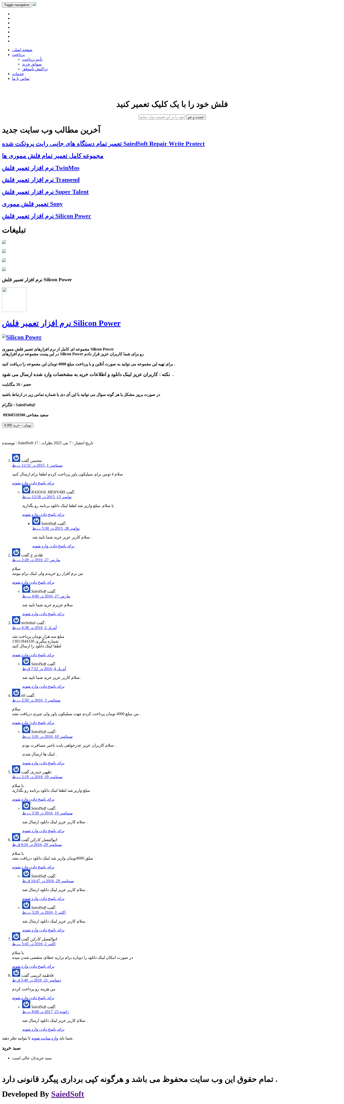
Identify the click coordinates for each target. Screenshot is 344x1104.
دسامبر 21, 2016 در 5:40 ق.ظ (36, 980)
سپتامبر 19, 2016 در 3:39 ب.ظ (47, 813)
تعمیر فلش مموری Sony (32, 204)
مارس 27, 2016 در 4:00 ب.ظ (46, 596)
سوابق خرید (32, 64)
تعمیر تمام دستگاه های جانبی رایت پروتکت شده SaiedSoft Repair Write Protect (103, 143)
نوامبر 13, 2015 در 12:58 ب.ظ (47, 497)
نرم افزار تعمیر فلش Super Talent (45, 191)
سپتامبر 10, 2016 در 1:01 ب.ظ (47, 736)
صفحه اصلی (22, 50)
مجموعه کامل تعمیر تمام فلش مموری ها (53, 155)
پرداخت (18, 54)
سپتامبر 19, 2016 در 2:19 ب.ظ (37, 777)
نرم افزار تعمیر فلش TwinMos (40, 168)
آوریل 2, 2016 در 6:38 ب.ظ (34, 627)
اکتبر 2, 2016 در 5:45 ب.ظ (33, 944)
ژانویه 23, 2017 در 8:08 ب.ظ (45, 1012)
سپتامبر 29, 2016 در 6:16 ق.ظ (37, 844)
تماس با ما (20, 78)
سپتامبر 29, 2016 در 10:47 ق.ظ (48, 881)
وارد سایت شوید (44, 1038)
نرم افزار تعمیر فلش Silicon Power (46, 216)
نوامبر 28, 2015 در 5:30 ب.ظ (56, 528)
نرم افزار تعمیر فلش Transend (41, 179)
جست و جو (196, 117)
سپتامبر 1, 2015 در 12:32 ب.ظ (37, 465)
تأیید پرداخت (32, 59)
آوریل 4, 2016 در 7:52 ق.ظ (44, 669)
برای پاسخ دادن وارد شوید (33, 483)
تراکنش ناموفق (35, 69)
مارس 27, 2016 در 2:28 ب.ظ (36, 560)
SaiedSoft (67, 1093)
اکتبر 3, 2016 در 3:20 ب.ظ (43, 912)
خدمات (18, 74)
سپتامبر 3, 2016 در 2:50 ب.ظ (36, 700)
